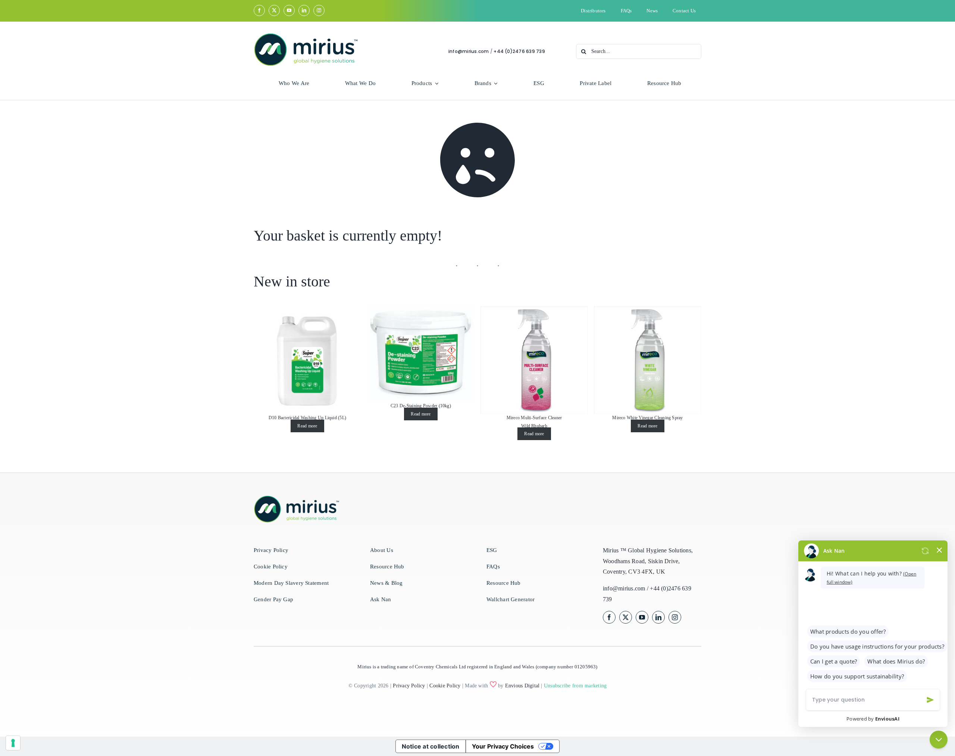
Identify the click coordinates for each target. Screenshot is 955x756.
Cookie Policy (444, 685)
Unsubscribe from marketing (575, 685)
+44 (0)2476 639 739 (519, 51)
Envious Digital (522, 685)
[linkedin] (304, 10)
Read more (307, 426)
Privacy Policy (409, 685)
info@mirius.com (468, 51)
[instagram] (319, 10)
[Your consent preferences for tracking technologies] (13, 743)
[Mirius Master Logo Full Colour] (306, 35)
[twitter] (274, 10)
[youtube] (289, 10)
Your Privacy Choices (503, 746)
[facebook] (259, 10)
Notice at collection (431, 746)
